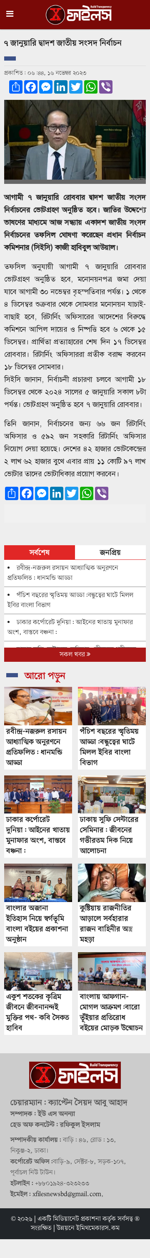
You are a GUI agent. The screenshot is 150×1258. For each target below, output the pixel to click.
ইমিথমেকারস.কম (98, 1228)
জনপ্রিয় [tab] (110, 553)
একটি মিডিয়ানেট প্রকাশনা (69, 1219)
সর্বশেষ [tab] (40, 553)
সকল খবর (73, 654)
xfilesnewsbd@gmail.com (66, 1194)
